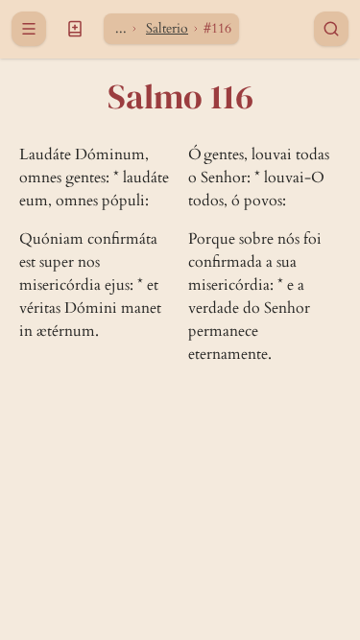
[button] (75, 29)
